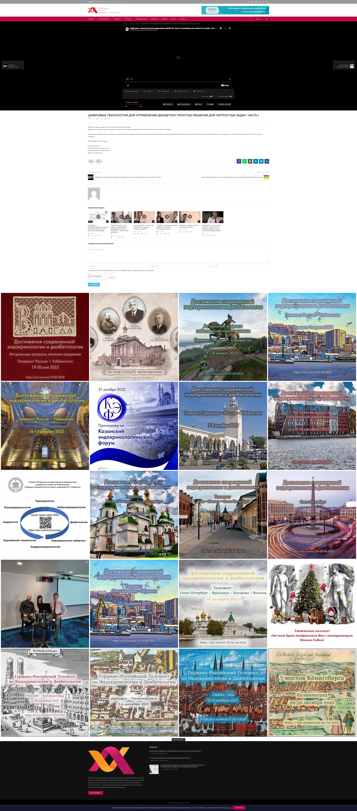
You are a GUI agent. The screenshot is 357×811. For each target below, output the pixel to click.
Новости (117, 19)
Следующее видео (263, 172)
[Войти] (267, 2)
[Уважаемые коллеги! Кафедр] (45, 515)
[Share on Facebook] (239, 161)
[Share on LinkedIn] (255, 161)
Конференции (141, 19)
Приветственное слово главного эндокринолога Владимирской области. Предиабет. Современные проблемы (119, 229)
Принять (239, 807)
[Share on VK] (266, 161)
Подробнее (227, 807)
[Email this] (250, 161)
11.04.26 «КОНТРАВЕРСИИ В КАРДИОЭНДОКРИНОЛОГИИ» (169, 758)
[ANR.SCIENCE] (104, 10)
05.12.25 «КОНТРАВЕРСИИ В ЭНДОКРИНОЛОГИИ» (110, 2)
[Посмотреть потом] (260, 2)
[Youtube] (249, 2)
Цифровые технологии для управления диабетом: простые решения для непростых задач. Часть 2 (128, 177)
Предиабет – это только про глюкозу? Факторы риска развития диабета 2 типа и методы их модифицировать (211, 228)
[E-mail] (256, 2)
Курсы (173, 19)
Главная (91, 19)
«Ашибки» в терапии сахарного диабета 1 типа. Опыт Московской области (167, 227)
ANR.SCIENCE (155, 753)
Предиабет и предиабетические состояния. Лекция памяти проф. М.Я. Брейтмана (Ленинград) (98, 228)
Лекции (154, 19)
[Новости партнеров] (134, 426)
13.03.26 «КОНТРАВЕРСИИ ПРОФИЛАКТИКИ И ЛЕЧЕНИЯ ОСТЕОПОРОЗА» (175, 751)
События (128, 19)
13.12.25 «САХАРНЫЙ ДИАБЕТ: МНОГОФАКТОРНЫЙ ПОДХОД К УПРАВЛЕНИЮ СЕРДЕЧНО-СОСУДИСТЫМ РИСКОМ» (182, 766)
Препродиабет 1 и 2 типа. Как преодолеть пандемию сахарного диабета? (144, 227)
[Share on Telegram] (261, 161)
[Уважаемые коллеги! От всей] (312, 604)
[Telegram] (252, 2)
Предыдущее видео (95, 172)
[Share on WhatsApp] (244, 161)
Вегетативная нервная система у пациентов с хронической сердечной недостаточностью (231, 177)
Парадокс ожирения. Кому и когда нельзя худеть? (189, 226)
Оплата (183, 19)
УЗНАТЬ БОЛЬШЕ (95, 793)
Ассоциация (103, 19)
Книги (164, 19)
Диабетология (134, 23)
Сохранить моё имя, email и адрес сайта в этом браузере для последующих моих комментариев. (121, 270)
